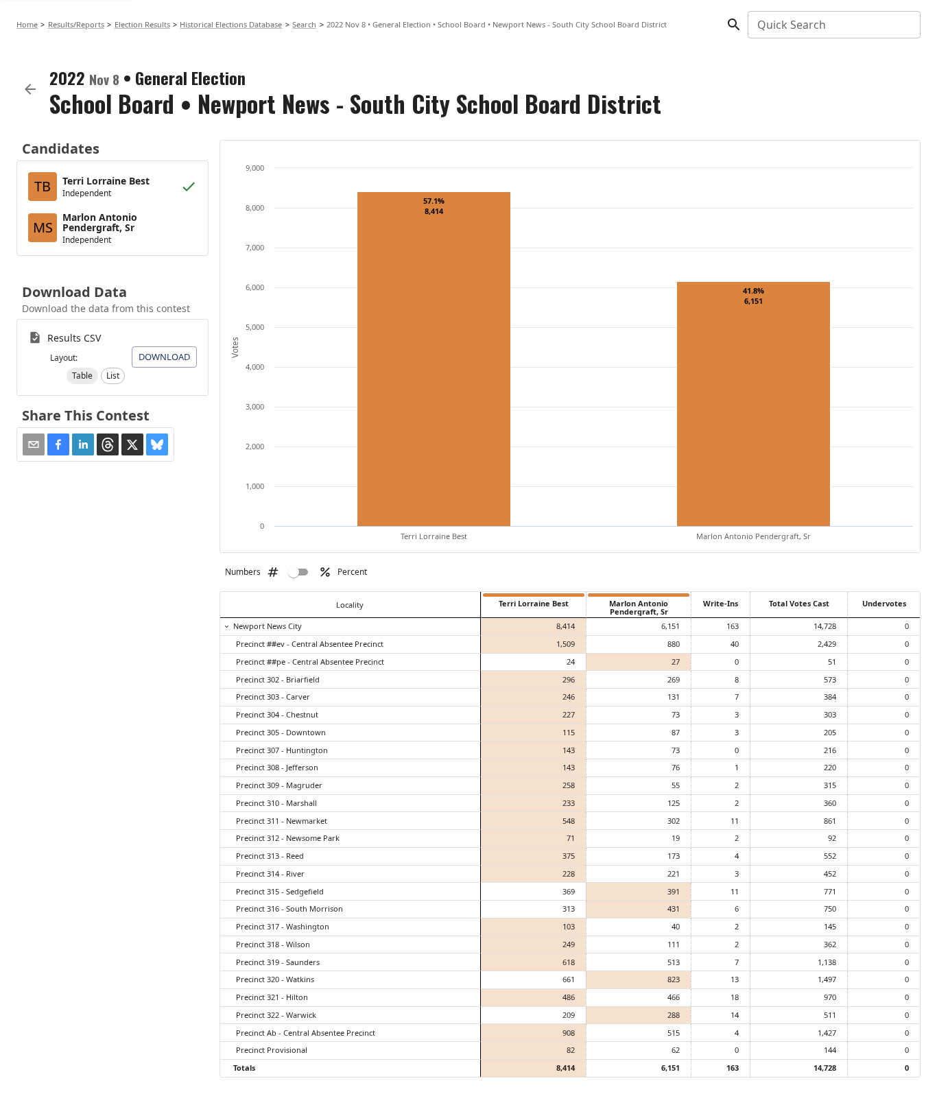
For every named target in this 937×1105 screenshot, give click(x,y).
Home (27, 24)
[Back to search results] (30, 89)
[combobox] (833, 24)
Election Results (142, 24)
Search (304, 24)
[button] (82, 376)
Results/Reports (76, 24)
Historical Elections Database (231, 24)
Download (164, 356)
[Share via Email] (34, 444)
